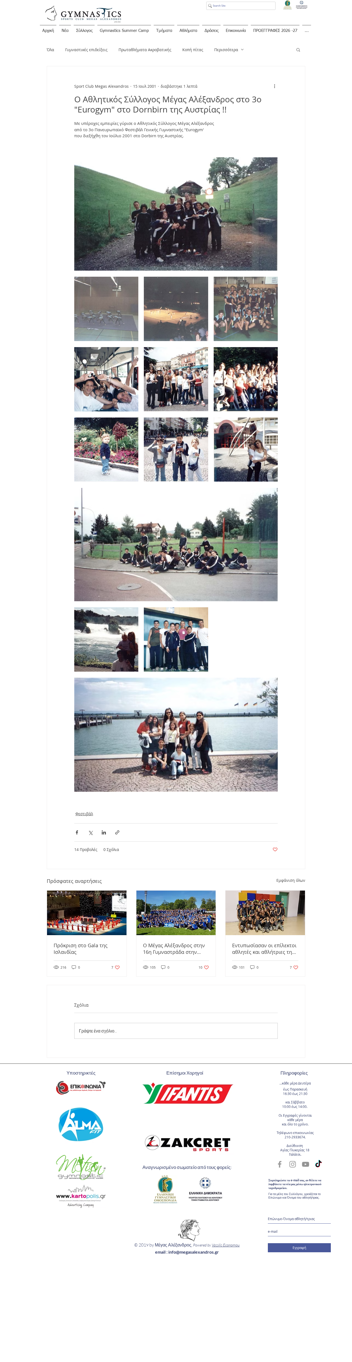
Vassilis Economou (226, 1245)
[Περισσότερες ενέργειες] (274, 86)
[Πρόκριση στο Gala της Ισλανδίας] (87, 913)
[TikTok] (318, 1164)
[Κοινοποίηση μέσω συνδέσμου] (117, 832)
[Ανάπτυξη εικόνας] (106, 309)
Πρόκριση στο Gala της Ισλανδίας (81, 948)
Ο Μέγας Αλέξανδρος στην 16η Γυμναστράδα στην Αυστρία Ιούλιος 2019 (174, 948)
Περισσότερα (226, 49)
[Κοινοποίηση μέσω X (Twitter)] (90, 832)
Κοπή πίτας (192, 49)
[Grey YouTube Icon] (305, 1164)
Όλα (50, 49)
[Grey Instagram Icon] (292, 1164)
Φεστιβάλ (84, 813)
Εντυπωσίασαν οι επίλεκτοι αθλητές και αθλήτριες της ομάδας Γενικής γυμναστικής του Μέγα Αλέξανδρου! (264, 948)
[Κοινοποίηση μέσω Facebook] (76, 832)
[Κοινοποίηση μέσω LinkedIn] (103, 832)
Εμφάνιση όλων (290, 880)
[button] (298, 49)
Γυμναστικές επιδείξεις (86, 49)
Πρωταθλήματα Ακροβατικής (145, 49)
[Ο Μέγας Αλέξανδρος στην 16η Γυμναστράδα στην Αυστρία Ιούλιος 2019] (176, 913)
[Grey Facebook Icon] (279, 1164)
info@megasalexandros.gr (193, 1251)
